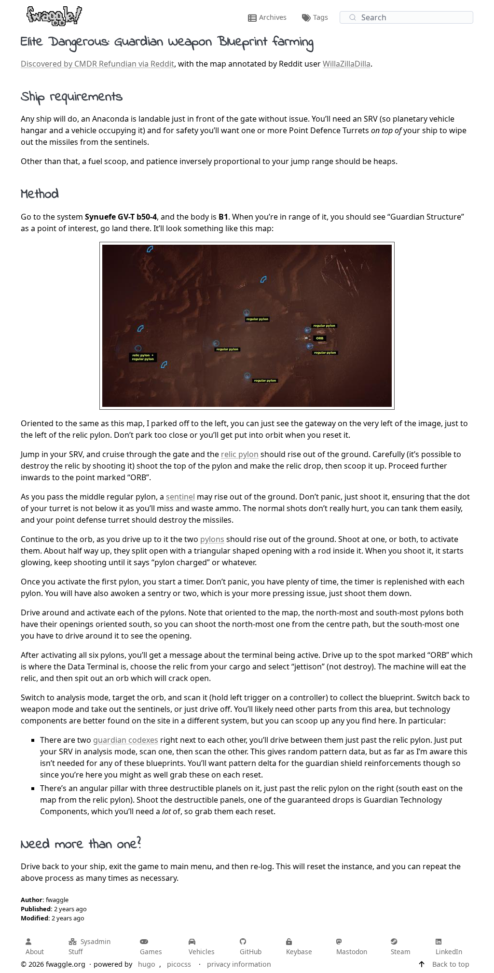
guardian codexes (125, 740)
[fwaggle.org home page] (54, 15)
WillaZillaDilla (346, 63)
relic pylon (240, 454)
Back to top (450, 964)
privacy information (239, 964)
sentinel (180, 496)
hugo (146, 964)
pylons (212, 539)
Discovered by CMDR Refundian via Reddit (97, 63)
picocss (179, 964)
